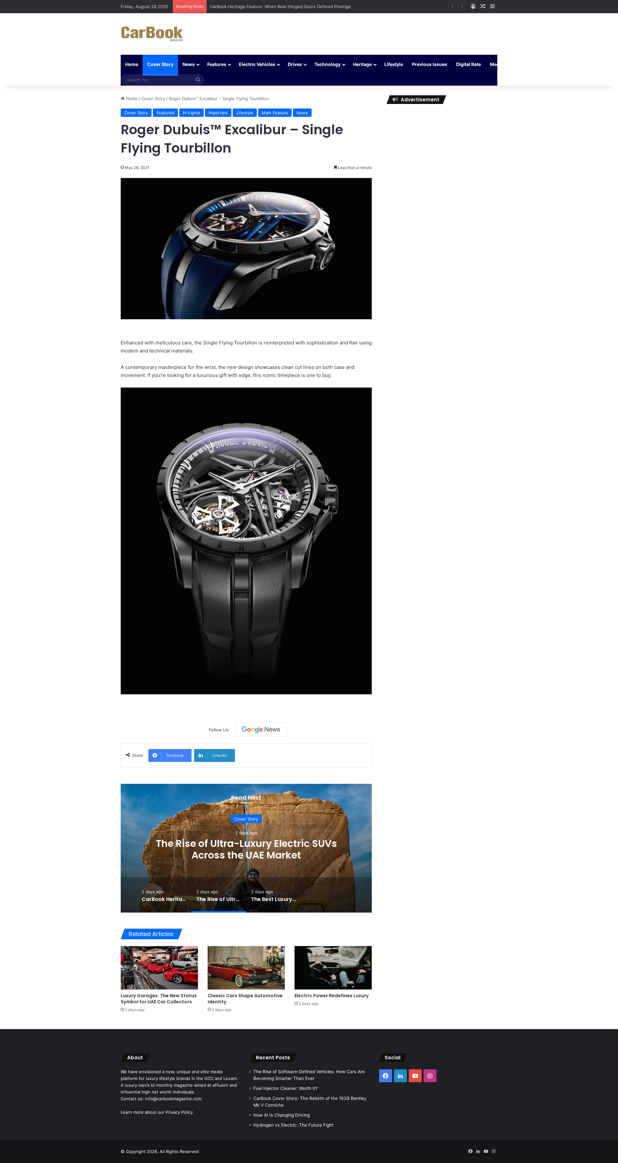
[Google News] (261, 730)
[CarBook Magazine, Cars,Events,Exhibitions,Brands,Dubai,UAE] (152, 34)
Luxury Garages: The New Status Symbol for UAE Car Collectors (159, 998)
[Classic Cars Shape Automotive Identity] (246, 967)
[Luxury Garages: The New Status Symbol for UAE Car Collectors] (159, 967)
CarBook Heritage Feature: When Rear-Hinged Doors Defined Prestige (280, 6)
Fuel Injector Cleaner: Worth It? (285, 1088)
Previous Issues (429, 64)
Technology (327, 64)
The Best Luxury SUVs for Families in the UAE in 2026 (246, 849)
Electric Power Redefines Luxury (332, 995)
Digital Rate (468, 64)
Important (218, 112)
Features (216, 64)
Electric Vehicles (257, 64)
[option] (246, 848)
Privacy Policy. (180, 1112)
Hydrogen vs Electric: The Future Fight (293, 1125)
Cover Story (160, 64)
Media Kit (500, 64)
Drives (295, 64)
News (189, 64)
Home (131, 64)
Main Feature (275, 112)
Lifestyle (393, 64)
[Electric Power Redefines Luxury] (333, 967)
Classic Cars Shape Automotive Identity (245, 998)
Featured (165, 112)
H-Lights (191, 112)
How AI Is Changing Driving (281, 1115)
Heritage (362, 64)
